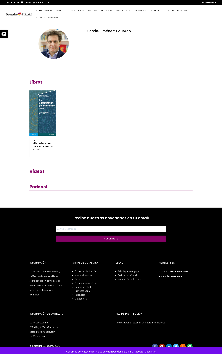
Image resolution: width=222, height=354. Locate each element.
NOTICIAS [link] (156, 11)
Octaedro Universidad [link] (86, 283)
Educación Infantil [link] (83, 287)
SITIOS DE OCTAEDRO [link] (47, 18)
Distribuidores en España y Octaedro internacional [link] (140, 322)
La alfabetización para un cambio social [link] (42, 144)
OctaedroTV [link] (81, 298)
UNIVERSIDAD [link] (140, 11)
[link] (4, 34)
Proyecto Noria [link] (82, 290)
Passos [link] (78, 279)
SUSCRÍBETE (111, 238)
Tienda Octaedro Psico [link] (177, 11)
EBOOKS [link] (105, 11)
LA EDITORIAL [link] (42, 11)
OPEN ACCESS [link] (123, 11)
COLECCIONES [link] (77, 11)
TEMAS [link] (59, 11)
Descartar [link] (150, 351)
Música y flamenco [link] (84, 275)
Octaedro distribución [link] (86, 271)
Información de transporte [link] (131, 279)
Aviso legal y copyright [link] (129, 271)
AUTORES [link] (92, 11)
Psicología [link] (80, 294)
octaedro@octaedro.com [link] (42, 331)
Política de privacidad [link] (128, 275)
